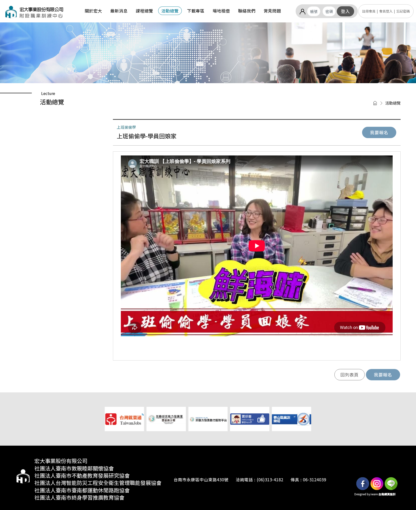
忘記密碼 (403, 11)
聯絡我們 (246, 11)
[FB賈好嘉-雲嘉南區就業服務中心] (249, 418)
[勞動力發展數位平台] (208, 418)
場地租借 (221, 11)
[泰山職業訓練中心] (291, 418)
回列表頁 (349, 374)
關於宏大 (93, 11)
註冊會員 (369, 11)
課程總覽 (144, 11)
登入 (345, 11)
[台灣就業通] (124, 418)
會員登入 (386, 11)
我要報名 (379, 132)
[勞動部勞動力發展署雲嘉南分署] (166, 418)
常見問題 (272, 11)
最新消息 (119, 11)
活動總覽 (170, 11)
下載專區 (195, 11)
